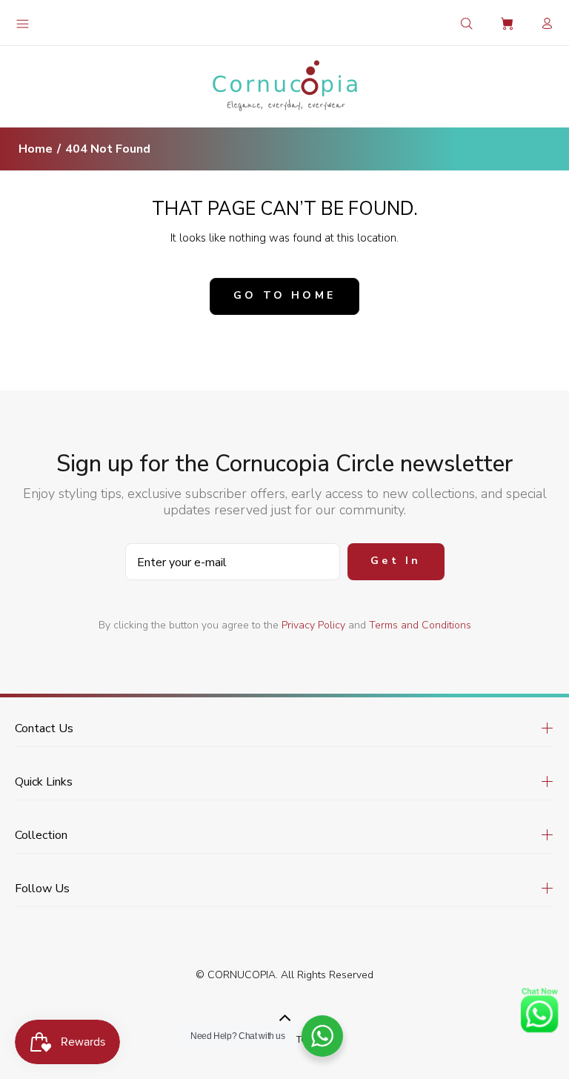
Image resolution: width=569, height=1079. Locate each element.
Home (36, 149)
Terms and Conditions (420, 625)
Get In (395, 561)
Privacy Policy (313, 625)
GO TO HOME (284, 295)
